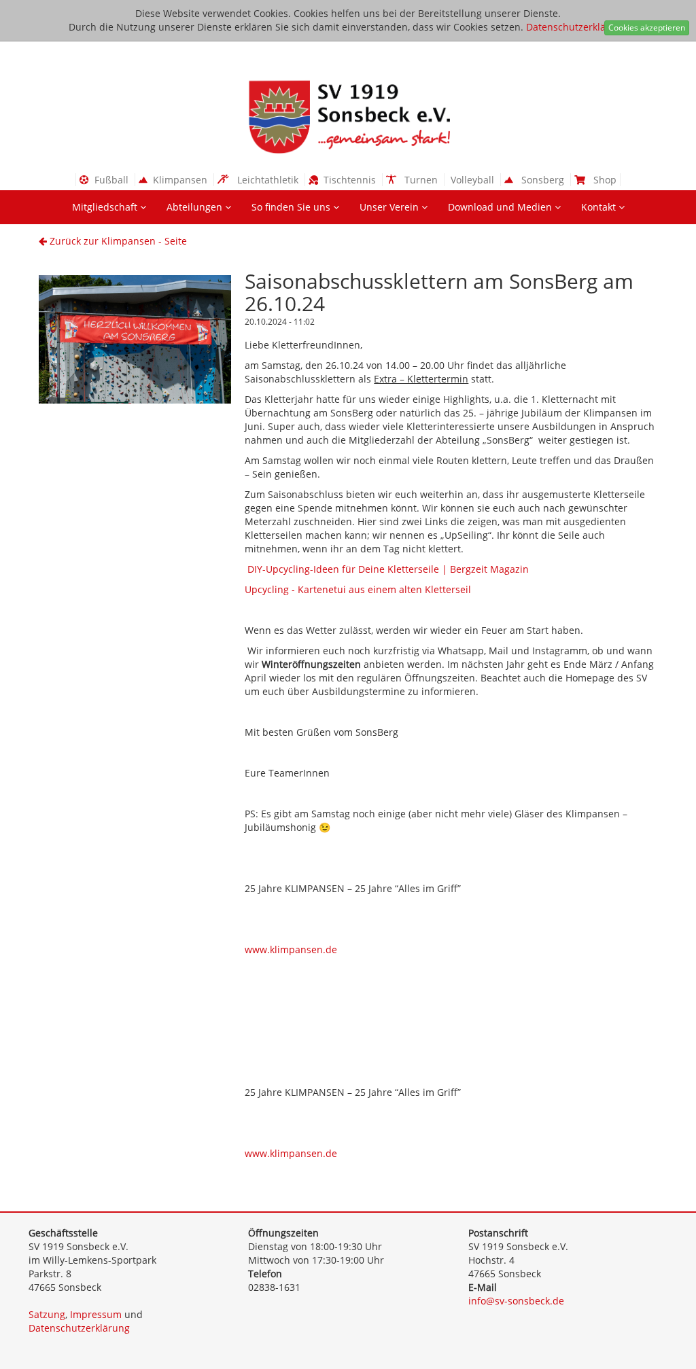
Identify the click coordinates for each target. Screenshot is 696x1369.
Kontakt (600, 206)
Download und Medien (501, 206)
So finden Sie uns (292, 206)
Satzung (47, 1314)
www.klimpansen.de (291, 949)
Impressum (96, 1314)
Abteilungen (196, 206)
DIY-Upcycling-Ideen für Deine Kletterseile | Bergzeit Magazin (388, 569)
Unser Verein (390, 206)
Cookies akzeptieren (646, 27)
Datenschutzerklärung (576, 26)
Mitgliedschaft (106, 206)
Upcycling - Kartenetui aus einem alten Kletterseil (358, 589)
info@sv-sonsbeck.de (516, 1300)
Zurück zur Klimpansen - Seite (117, 240)
